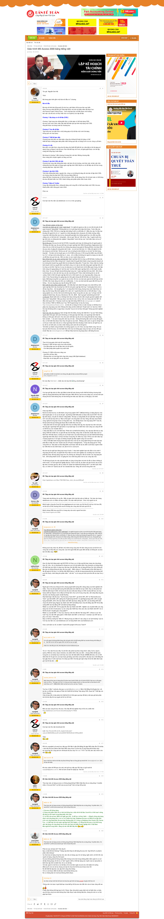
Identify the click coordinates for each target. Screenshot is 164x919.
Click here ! (53, 381)
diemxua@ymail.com (93, 760)
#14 (102, 669)
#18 (102, 776)
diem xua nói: (47, 757)
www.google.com (90, 301)
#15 (102, 701)
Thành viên (52, 38)
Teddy (30, 52)
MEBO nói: (46, 802)
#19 (102, 794)
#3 (102, 218)
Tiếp (34, 83)
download (69, 201)
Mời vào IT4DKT (80, 750)
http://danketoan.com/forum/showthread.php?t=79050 (60, 711)
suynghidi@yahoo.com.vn (72, 689)
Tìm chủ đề (37, 42)
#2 (102, 197)
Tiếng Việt (30, 913)
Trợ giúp (126, 913)
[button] (46, 38)
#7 (102, 403)
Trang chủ (132, 913)
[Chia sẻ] (100, 88)
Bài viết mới (29, 42)
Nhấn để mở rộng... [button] (73, 542)
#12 (102, 579)
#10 (102, 518)
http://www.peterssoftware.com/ (53, 305)
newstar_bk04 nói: (49, 677)
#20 (102, 830)
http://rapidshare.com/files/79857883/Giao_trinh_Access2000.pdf (63, 480)
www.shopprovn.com (58, 331)
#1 (102, 88)
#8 (102, 473)
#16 (102, 720)
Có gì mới (41, 38)
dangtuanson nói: (48, 527)
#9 (102, 491)
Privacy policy (118, 913)
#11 (102, 556)
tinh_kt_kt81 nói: (48, 637)
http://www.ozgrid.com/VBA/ (52, 512)
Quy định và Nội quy (108, 913)
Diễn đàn (32, 38)
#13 (102, 629)
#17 (102, 743)
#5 (102, 362)
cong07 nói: (47, 371)
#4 (102, 335)
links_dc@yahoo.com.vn (50, 375)
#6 (102, 385)
